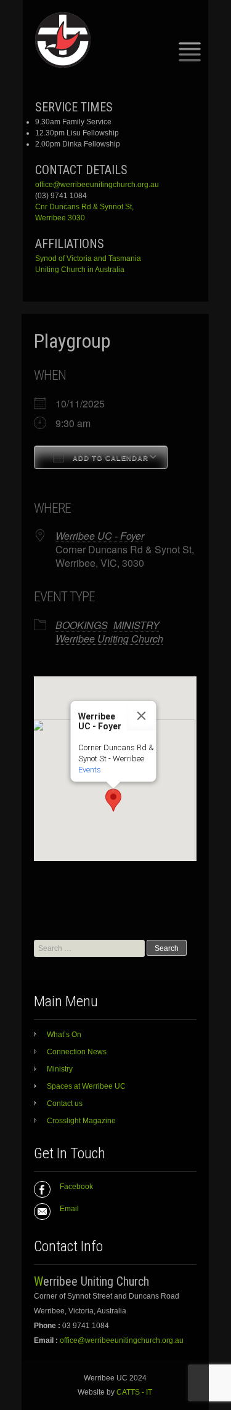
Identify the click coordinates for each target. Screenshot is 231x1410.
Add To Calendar (109, 458)
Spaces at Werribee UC (86, 1086)
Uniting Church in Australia (79, 269)
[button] (113, 800)
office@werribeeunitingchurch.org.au (97, 184)
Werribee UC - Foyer (99, 536)
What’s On (64, 1034)
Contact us (65, 1103)
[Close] (141, 716)
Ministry (60, 1069)
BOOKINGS (81, 625)
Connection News (77, 1051)
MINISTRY (136, 625)
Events (89, 769)
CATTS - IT (134, 1392)
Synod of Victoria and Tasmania (88, 258)
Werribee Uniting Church (109, 638)
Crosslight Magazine (81, 1120)
